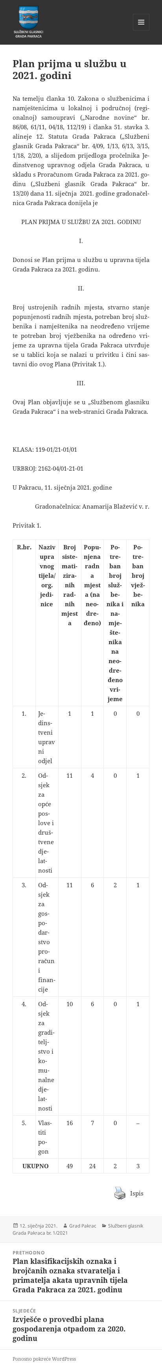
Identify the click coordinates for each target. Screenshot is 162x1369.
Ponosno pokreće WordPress (44, 1359)
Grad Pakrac (82, 1225)
